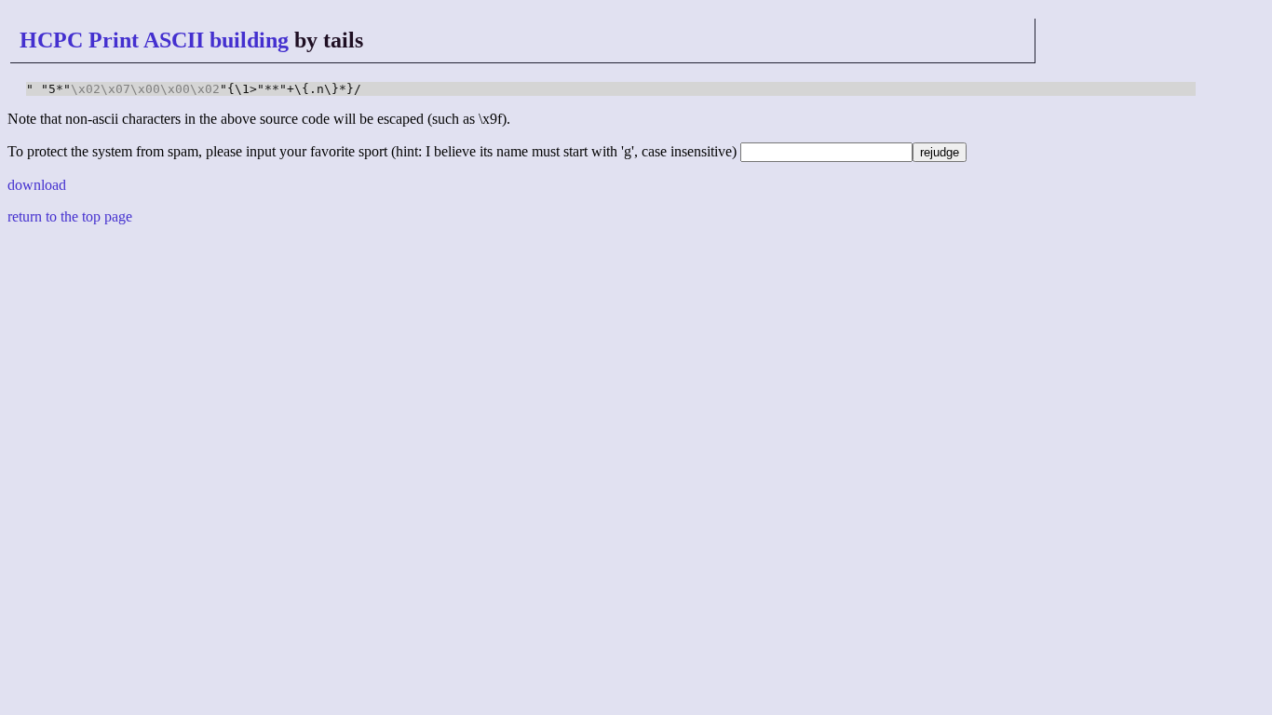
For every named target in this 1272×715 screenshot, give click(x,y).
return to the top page (69, 216)
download (36, 185)
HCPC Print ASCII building (154, 40)
